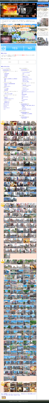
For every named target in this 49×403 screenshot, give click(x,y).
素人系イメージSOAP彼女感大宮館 (9, 83)
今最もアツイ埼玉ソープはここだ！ (11, 13)
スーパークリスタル (26, 77)
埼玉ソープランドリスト (5, 66)
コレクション (25, 87)
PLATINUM (6, 74)
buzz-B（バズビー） (7, 86)
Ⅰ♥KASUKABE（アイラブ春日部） (27, 113)
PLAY (23, 73)
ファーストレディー (25, 99)
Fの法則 (5, 84)
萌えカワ (23, 100)
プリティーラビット (7, 107)
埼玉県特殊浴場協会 (24, 112)
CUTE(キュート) (6, 101)
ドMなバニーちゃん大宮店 (8, 93)
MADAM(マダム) (6, 102)
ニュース (17, 393)
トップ (9, 393)
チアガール (5, 106)
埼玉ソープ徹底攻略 (4, 393)
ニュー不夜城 (6, 88)
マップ (14, 393)
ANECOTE (6, 97)
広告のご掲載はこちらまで (32, 393)
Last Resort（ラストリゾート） (9, 98)
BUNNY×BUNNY (24, 94)
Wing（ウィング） (6, 103)
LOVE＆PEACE (6, 73)
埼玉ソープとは (4, 53)
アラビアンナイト (24, 90)
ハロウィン (23, 95)
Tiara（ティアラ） (25, 80)
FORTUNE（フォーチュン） (27, 85)
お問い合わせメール (24, 393)
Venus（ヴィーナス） (25, 96)
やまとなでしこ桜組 (26, 81)
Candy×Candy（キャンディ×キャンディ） (28, 91)
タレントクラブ (24, 118)
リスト (12, 393)
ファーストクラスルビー (26, 72)
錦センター (24, 107)
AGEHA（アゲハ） (25, 76)
